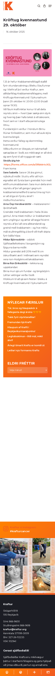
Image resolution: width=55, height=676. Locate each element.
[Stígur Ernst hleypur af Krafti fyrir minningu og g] (41, 552)
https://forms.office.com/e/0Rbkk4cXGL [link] (27, 164)
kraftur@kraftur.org (14, 629)
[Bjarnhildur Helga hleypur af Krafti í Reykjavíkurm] (41, 579)
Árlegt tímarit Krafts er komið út (26, 345)
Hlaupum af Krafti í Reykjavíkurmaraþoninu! (21, 329)
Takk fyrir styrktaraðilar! (21, 317)
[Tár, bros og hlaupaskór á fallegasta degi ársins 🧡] (14, 552)
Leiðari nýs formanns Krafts (23, 350)
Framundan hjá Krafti (19, 322)
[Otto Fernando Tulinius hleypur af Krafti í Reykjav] (14, 579)
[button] (50, 6)
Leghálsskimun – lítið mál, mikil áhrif (25, 338)
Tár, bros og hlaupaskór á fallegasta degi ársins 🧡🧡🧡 (24, 310)
